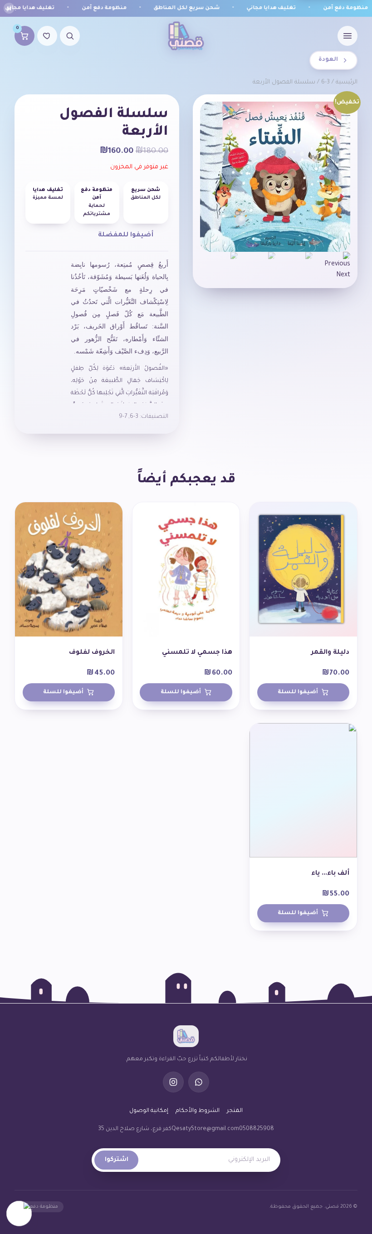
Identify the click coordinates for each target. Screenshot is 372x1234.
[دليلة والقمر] (303, 569)
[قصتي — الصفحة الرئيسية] (186, 35)
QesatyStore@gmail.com (205, 1129)
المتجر (235, 1111)
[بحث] (70, 36)
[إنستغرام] (173, 1082)
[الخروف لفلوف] (68, 569)
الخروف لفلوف (92, 652)
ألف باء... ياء (330, 873)
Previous (337, 264)
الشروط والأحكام (198, 1111)
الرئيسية (346, 82)
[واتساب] (199, 1082)
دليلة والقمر (330, 652)
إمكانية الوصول (148, 1111)
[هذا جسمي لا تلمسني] (186, 569)
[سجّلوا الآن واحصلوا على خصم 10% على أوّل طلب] (19, 1212)
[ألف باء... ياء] (303, 790)
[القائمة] (347, 36)
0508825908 (256, 1129)
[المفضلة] (47, 36)
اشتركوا (116, 1160)
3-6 (325, 82)
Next (343, 275)
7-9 (123, 417)
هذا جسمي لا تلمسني (197, 652)
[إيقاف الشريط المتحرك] (9, 8)
